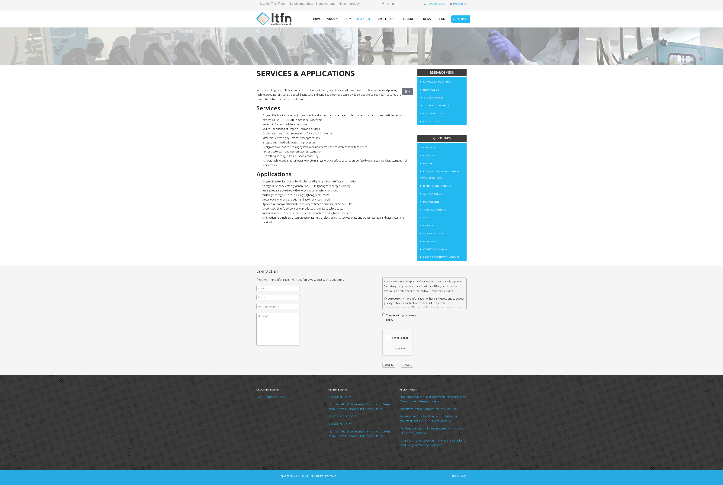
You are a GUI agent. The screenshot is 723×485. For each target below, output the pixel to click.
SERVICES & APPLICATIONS (437, 82)
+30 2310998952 (436, 3)
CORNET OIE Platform (435, 249)
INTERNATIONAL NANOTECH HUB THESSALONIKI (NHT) (439, 174)
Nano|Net (428, 163)
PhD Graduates (431, 202)
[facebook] (383, 3)
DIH (346, 19)
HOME (317, 19)
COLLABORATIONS (433, 113)
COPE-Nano (461, 19)
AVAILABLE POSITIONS (434, 209)
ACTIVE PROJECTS (433, 97)
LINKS (443, 19)
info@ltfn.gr (460, 3)
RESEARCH (363, 19)
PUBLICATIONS (431, 121)
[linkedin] (393, 3)
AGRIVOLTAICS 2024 (339, 424)
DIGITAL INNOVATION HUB (437, 186)
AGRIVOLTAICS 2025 (433, 233)
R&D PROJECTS (431, 89)
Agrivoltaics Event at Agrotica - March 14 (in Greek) (429, 408)
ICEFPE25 (428, 225)
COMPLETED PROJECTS (436, 105)
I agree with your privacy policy (401, 317)
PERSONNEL (407, 19)
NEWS (427, 19)
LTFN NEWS (429, 147)
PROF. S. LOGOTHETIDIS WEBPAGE (441, 257)
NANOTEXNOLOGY (433, 241)
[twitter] (387, 3)
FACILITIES (385, 19)
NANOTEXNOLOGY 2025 (342, 416)
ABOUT (331, 19)
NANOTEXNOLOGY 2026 (270, 396)
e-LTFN (426, 217)
